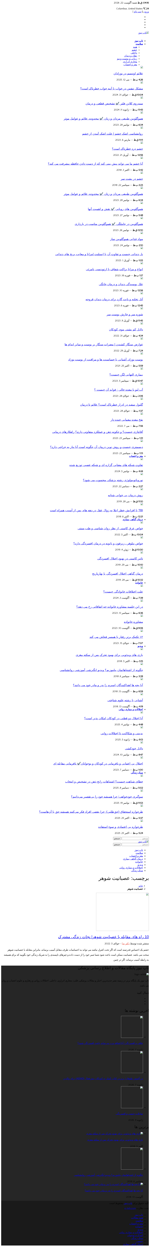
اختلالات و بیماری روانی (131, 709)
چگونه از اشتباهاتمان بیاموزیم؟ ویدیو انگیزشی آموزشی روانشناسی (101, 670)
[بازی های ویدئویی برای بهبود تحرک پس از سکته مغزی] (142, 649)
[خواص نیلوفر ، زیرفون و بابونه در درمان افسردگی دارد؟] (142, 537)
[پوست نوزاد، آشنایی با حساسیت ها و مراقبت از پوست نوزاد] (142, 353)
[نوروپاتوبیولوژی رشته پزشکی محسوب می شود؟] (142, 474)
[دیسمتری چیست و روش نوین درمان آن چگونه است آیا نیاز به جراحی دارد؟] (142, 441)
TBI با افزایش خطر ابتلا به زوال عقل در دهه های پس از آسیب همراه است (96, 510)
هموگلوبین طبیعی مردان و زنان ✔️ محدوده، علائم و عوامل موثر (103, 118)
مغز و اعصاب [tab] (130, 64)
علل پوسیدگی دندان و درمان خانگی (121, 284)
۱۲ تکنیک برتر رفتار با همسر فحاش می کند (116, 637)
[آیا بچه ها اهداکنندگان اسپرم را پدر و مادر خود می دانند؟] (142, 679)
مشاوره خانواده (133, 621)
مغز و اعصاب (136, 456)
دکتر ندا (126, 943)
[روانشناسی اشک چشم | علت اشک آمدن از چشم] (142, 127)
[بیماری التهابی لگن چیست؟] (142, 368)
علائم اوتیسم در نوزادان (128, 73)
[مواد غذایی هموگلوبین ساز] (142, 233)
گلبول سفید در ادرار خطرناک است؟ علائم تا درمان (111, 404)
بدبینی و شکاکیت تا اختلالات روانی (122, 733)
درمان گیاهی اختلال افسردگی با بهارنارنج (117, 573)
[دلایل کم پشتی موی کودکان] (142, 323)
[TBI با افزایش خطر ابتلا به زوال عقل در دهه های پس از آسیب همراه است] (142, 504)
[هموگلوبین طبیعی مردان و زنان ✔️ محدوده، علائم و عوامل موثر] (142, 112)
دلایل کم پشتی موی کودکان (126, 329)
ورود (146, 11)
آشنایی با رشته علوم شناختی (125, 700)
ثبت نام (138, 11)
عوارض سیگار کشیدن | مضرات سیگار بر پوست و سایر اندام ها (104, 344)
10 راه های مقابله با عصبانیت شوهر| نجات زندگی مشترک (103, 937)
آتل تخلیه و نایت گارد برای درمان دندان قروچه (114, 299)
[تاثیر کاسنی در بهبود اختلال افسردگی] (142, 552)
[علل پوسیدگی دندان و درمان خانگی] (142, 278)
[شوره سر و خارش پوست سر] (142, 308)
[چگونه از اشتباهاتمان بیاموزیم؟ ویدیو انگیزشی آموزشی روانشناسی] (142, 664)
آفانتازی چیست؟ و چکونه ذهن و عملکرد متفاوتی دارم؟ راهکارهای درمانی (97, 431)
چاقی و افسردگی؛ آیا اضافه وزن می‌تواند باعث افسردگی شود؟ (110, 1043)
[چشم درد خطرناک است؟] (142, 143)
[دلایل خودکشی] (142, 742)
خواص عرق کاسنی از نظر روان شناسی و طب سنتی (110, 528)
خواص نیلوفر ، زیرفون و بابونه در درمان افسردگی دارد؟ (108, 543)
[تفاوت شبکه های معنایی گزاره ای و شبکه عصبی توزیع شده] (142, 459)
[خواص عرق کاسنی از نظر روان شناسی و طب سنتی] (142, 522)
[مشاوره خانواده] (142, 616)
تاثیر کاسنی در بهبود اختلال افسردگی (120, 558)
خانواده (139, 582)
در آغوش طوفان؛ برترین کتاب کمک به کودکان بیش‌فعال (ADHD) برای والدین (103, 1078)
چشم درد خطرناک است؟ (127, 148)
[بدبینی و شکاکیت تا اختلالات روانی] (142, 727)
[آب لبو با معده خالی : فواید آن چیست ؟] (142, 383)
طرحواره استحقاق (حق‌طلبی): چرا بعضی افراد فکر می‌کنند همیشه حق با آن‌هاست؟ (91, 811)
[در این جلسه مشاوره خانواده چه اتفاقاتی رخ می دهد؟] (142, 601)
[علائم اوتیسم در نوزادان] (142, 67)
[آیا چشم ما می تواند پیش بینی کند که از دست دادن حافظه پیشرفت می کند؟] (142, 158)
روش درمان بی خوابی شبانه (125, 495)
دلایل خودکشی (134, 748)
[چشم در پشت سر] (142, 173)
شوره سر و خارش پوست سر (125, 314)
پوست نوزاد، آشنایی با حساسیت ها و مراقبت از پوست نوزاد (105, 359)
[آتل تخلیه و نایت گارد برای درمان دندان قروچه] (142, 293)
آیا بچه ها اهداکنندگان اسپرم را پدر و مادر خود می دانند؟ (108, 685)
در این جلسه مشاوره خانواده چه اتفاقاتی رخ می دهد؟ (109, 606)
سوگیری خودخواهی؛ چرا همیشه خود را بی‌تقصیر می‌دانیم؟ (107, 796)
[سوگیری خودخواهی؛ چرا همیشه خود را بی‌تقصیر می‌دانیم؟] (142, 790)
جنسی (139, 1241)
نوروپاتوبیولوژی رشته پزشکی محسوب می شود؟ (113, 480)
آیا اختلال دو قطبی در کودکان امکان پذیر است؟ (113, 718)
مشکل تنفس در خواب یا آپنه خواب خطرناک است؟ (111, 88)
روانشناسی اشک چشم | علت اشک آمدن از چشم (112, 133)
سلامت (139, 43)
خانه (141, 886)
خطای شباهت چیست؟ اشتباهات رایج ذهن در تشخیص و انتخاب (104, 781)
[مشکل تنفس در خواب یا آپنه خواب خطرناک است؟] (142, 82)
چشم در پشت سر (132, 178)
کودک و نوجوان (135, 1235)
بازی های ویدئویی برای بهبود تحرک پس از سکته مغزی (109, 655)
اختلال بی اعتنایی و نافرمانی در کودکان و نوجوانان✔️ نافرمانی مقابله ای (98, 763)
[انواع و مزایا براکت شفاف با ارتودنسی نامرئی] (142, 263)
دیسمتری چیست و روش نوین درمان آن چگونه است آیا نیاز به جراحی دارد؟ (96, 447)
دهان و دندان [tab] (130, 56)
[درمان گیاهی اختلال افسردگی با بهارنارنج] (142, 567)
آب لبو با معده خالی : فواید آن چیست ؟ (118, 389)
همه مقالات (137, 1217)
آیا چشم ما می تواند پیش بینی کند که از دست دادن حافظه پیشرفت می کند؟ (95, 163)
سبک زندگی (137, 772)
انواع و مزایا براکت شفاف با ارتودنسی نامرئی (114, 269)
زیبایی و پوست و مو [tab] (127, 58)
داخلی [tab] (134, 53)
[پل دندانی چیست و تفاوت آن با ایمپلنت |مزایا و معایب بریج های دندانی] (142, 248)
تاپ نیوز (138, 40)
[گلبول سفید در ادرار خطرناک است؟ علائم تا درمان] (142, 399)
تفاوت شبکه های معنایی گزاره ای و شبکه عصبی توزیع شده (106, 465)
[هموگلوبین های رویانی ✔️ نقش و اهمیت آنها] (142, 203)
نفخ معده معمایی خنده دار (127, 419)
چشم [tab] (134, 50)
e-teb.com (130, 1208)
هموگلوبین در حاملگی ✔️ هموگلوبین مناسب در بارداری (109, 224)
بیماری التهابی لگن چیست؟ (126, 374)
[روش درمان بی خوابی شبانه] (142, 489)
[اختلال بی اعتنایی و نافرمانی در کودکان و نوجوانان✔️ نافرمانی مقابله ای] (142, 757)
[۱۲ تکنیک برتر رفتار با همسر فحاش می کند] (142, 631)
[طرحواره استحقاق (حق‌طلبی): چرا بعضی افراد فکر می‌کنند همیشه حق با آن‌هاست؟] (142, 806)
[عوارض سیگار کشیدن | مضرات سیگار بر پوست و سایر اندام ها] (142, 338)
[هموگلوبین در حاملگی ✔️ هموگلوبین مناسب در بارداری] (142, 218)
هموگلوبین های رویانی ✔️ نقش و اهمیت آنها (115, 209)
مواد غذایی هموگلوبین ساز (126, 239)
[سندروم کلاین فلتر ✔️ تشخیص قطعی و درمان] (142, 97)
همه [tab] (135, 47)
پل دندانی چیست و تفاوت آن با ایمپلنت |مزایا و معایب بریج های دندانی (99, 254)
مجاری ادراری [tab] (130, 61)
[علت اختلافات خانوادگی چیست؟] (142, 586)
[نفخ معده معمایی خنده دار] (142, 414)
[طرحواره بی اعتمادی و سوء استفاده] (142, 821)
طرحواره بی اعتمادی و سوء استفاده (120, 826)
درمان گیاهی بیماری (133, 519)
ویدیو (140, 646)
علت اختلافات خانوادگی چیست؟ (123, 591)
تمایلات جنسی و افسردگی (129, 1113)
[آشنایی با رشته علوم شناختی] (142, 694)
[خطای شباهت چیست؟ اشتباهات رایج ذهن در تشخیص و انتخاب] (142, 776)
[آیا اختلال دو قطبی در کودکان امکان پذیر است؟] (142, 712)
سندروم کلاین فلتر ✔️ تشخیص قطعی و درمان (114, 103)
